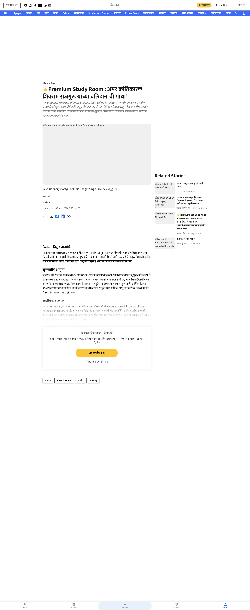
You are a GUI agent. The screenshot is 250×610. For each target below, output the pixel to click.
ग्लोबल (229, 13)
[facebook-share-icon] (57, 218)
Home (25, 607)
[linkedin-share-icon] (62, 218)
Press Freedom (64, 380)
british (81, 380)
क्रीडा (55, 13)
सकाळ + (202, 13)
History (93, 380)
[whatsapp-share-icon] (45, 218)
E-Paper (74, 607)
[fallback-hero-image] (165, 188)
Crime (66, 13)
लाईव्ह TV (176, 607)
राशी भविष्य (187, 13)
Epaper (18, 13)
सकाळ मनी (148, 13)
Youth (48, 380)
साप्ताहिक (79, 13)
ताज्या (29, 13)
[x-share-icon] (51, 218)
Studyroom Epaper (98, 13)
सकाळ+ (225, 607)
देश (38, 13)
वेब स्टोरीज (216, 13)
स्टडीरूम (46, 202)
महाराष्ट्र (117, 13)
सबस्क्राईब (205, 5)
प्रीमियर (162, 13)
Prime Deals (222, 5)
